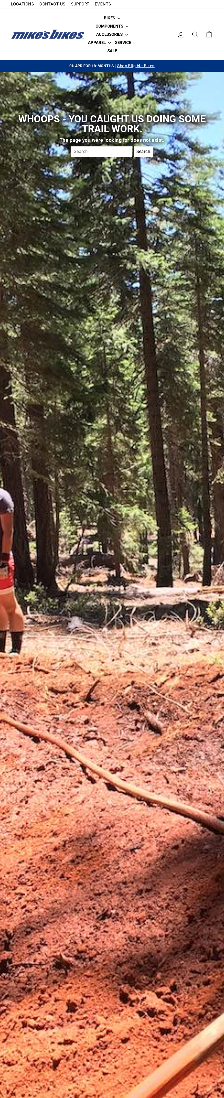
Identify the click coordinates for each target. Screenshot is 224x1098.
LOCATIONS (22, 4)
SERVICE (123, 42)
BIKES (110, 18)
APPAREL (97, 42)
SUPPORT (80, 4)
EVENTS (103, 4)
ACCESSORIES (110, 34)
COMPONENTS (110, 26)
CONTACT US (52, 4)
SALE (112, 50)
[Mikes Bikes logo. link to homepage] (48, 34)
